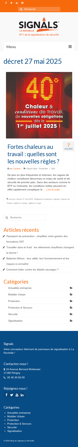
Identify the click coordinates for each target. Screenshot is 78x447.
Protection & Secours (20, 307)
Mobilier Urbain (17, 294)
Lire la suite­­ (53, 189)
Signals (57, 199)
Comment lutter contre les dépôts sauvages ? (32, 269)
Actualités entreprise (20, 287)
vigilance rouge (34, 203)
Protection (43, 168)
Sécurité (13, 314)
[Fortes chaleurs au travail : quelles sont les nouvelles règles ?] (39, 105)
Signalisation (15, 320)
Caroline (16, 168)
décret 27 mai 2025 (25, 199)
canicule (12, 199)
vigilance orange (20, 203)
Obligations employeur (43, 199)
